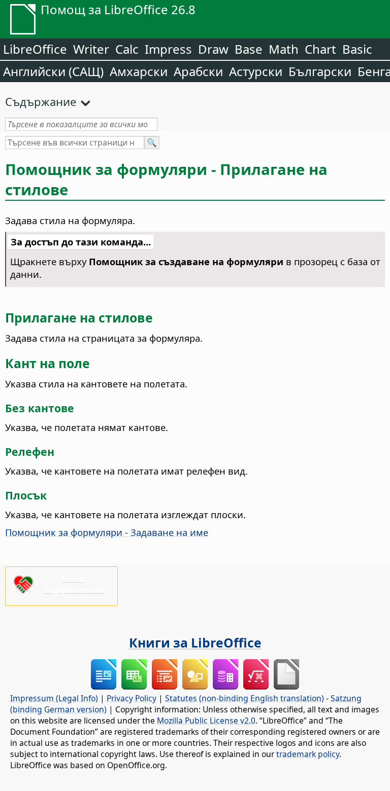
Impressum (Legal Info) (54, 698)
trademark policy (307, 754)
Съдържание (40, 101)
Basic (357, 49)
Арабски (198, 71)
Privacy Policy (131, 698)
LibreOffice (35, 49)
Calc (127, 49)
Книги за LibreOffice (195, 642)
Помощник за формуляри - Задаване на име (106, 532)
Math (284, 49)
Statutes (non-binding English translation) (244, 698)
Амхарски (139, 71)
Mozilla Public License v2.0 (206, 720)
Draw (213, 49)
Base (249, 49)
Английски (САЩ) (53, 71)
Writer (91, 49)
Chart (320, 49)
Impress (168, 49)
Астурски (255, 71)
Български (319, 71)
